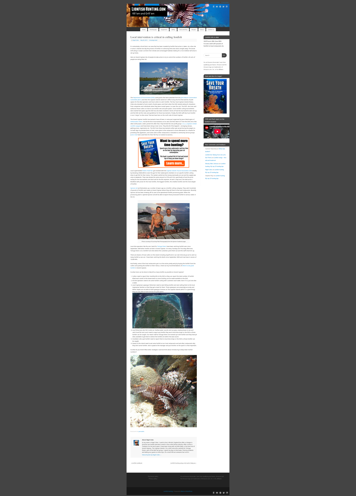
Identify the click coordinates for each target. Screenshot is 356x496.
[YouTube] (217, 7)
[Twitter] (223, 7)
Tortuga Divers (162, 246)
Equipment (164, 29)
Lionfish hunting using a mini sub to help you (183, 463)
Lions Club (134, 135)
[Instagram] (220, 7)
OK (223, 55)
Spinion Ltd (133, 188)
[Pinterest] (226, 7)
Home (207, 2)
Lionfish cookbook (136, 463)
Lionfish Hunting (168, 491)
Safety (173, 29)
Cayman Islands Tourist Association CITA (179, 171)
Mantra (183, 491)
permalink (141, 431)
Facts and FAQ (183, 29)
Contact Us (211, 29)
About (202, 29)
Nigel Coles (136, 40)
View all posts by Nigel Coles (151, 455)
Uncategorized (153, 40)
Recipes (194, 29)
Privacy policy (225, 2)
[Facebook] (213, 7)
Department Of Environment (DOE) (144, 97)
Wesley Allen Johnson (212, 163)
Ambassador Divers (136, 121)
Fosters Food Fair (147, 171)
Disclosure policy (214, 2)
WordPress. (189, 491)
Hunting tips (153, 29)
